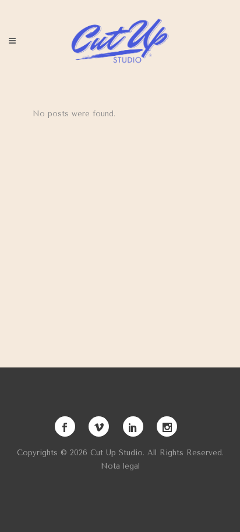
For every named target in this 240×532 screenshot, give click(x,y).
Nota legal (120, 466)
